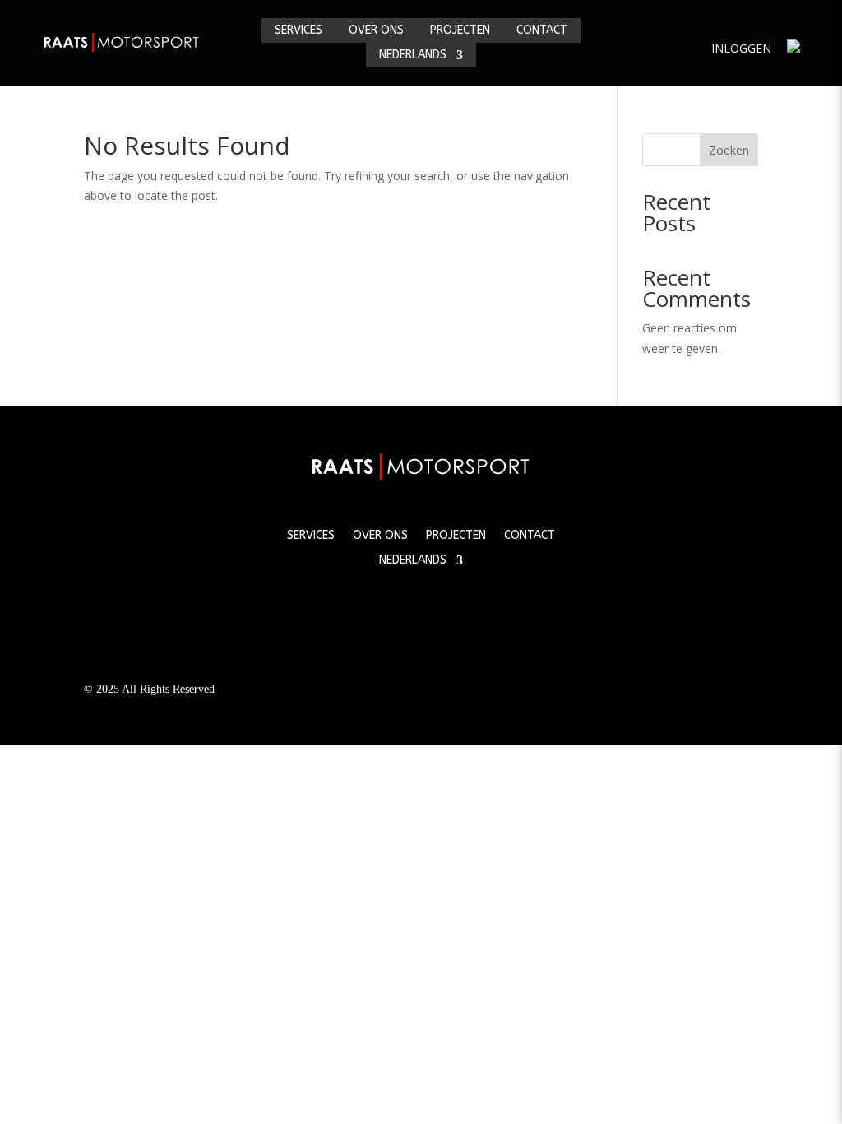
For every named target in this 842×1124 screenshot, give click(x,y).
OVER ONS (376, 31)
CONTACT (541, 31)
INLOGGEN (741, 48)
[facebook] (385, 610)
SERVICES (298, 31)
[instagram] (457, 610)
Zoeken (729, 150)
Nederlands (412, 55)
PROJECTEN (460, 31)
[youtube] (421, 610)
